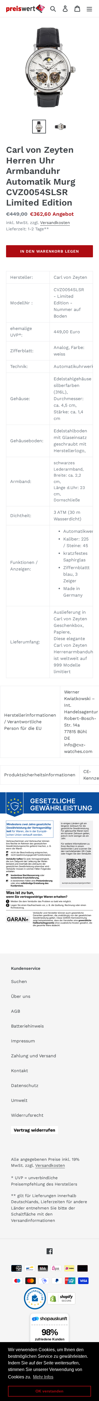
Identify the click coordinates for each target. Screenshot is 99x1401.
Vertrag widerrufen (34, 1130)
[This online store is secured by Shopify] (61, 1303)
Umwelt (19, 1100)
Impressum (23, 1041)
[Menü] (89, 8)
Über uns (20, 996)
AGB (15, 1011)
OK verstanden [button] (49, 1391)
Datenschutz (24, 1085)
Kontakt (19, 1070)
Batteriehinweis (27, 1026)
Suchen (19, 981)
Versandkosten (55, 222)
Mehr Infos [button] (43, 1377)
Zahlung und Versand (33, 1055)
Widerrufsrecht (27, 1115)
